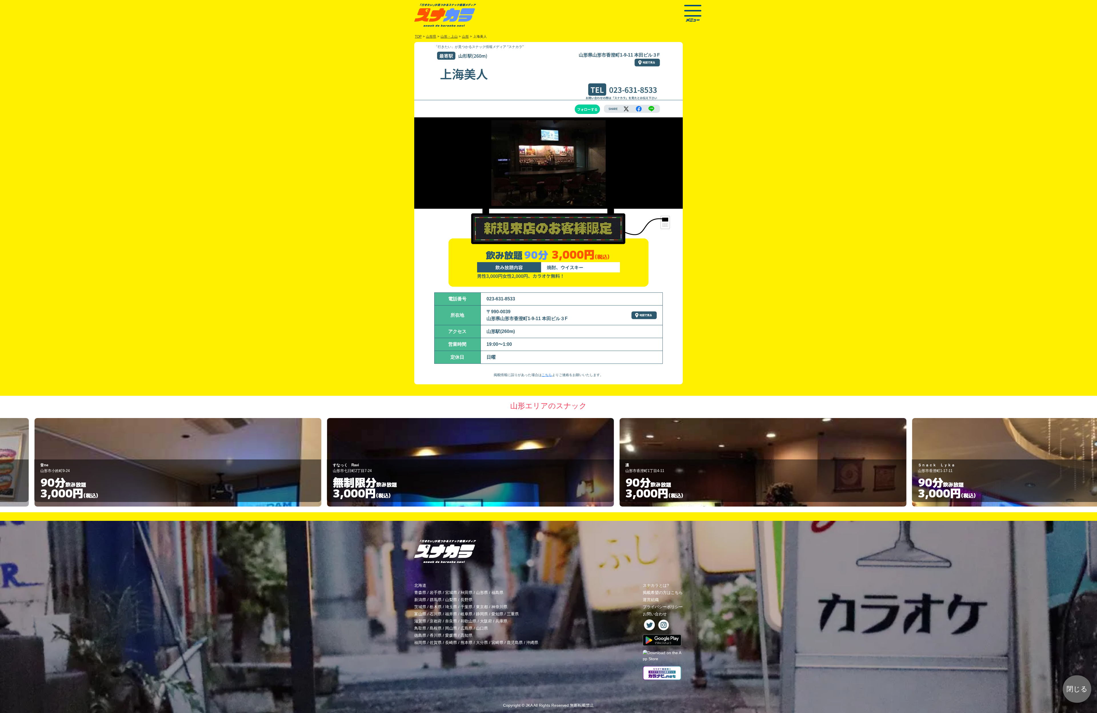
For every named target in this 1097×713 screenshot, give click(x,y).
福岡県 (420, 642)
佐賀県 (436, 642)
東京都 (482, 606)
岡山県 (451, 628)
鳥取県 (420, 628)
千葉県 (467, 606)
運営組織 (651, 599)
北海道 (420, 585)
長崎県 (451, 642)
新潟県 (420, 599)
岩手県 (436, 592)
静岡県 (482, 614)
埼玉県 (451, 606)
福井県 (451, 614)
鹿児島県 (515, 642)
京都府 (436, 621)
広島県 (467, 628)
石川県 (436, 614)
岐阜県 (467, 614)
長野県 (467, 599)
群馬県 (436, 599)
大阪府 (486, 621)
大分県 (482, 642)
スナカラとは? (656, 585)
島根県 (436, 628)
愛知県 (497, 614)
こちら (547, 375)
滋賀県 (420, 621)
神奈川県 (499, 606)
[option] (256, 462)
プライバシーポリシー (663, 606)
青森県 (420, 592)
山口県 (482, 628)
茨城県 (420, 606)
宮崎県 (497, 642)
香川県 (436, 635)
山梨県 (451, 599)
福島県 (497, 592)
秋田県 (467, 592)
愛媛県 (451, 635)
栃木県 (436, 606)
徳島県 (420, 635)
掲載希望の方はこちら (663, 592)
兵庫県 (501, 621)
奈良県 (451, 621)
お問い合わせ (655, 614)
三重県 (513, 614)
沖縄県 (532, 642)
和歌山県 (469, 621)
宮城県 (451, 592)
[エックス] (626, 109)
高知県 (467, 635)
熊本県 (467, 642)
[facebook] (639, 109)
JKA (529, 705)
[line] (651, 109)
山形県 (482, 592)
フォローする (587, 109)
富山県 (420, 614)
